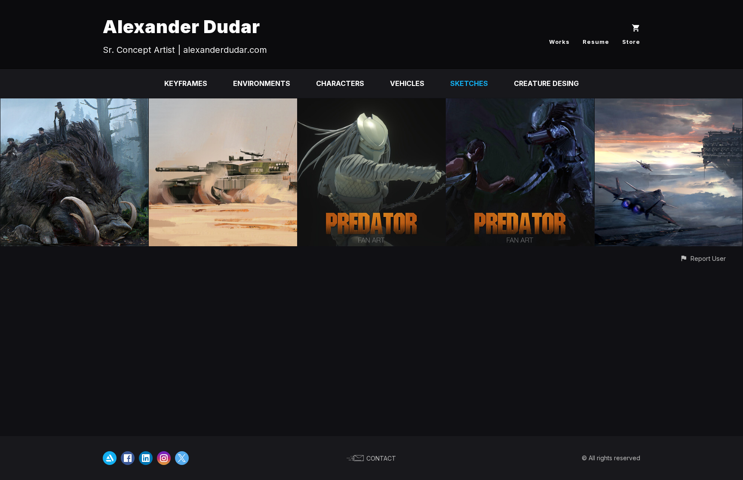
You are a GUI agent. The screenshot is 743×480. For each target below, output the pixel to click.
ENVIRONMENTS (261, 83)
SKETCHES (469, 83)
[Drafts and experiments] (669, 104)
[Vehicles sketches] (223, 104)
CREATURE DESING (546, 83)
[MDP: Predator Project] (371, 104)
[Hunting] (74, 104)
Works (559, 41)
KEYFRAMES (185, 83)
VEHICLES (407, 83)
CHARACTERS (340, 83)
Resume (596, 41)
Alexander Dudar (181, 26)
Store (631, 41)
